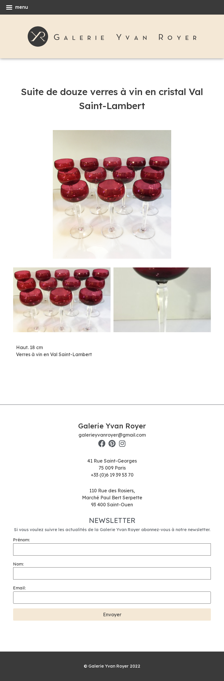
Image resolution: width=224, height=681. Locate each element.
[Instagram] (122, 443)
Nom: (18, 564)
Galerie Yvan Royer (112, 425)
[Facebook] (102, 443)
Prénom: (21, 539)
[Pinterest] (112, 443)
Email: (19, 588)
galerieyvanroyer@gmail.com (112, 435)
